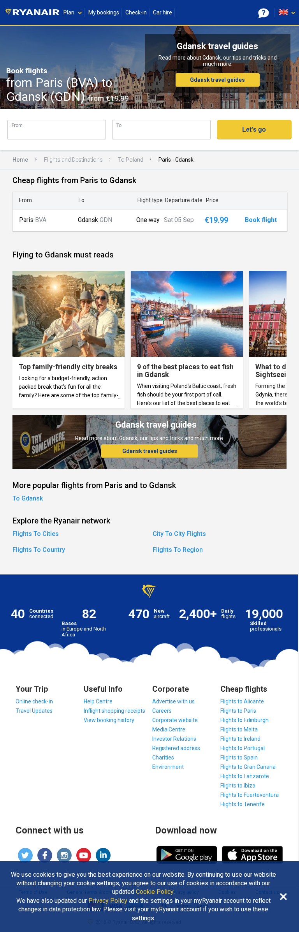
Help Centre (98, 701)
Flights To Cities (35, 533)
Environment (168, 767)
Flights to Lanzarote (244, 776)
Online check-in (34, 701)
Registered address (176, 748)
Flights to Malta (239, 729)
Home (20, 160)
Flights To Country (38, 549)
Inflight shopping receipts (114, 711)
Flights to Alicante (242, 701)
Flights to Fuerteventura (249, 795)
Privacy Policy (107, 900)
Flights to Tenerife (242, 804)
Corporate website (175, 720)
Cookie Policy (155, 891)
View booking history (109, 720)
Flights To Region (178, 549)
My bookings (103, 12)
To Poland (130, 160)
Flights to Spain (239, 757)
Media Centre (168, 729)
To (118, 125)
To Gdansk (27, 498)
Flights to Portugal (242, 748)
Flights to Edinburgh (244, 720)
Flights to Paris (238, 711)
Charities (163, 757)
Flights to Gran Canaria (248, 767)
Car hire (162, 12)
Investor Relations (174, 739)
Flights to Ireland (240, 739)
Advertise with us (173, 701)
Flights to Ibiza (237, 785)
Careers (162, 711)
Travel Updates (34, 711)
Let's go (254, 129)
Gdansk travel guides (217, 80)
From (17, 125)
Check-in (136, 12)
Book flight (261, 220)
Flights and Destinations (73, 160)
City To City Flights (179, 533)
